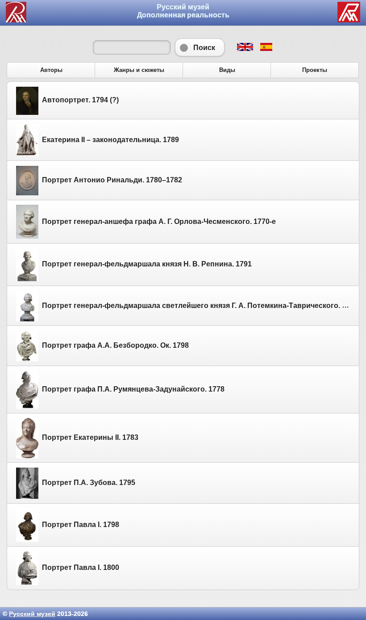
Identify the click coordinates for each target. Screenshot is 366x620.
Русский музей (32, 613)
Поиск (199, 47)
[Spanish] (265, 48)
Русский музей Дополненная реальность (183, 11)
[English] (244, 48)
